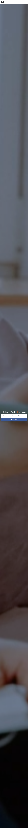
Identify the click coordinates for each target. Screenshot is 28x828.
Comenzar (14, 419)
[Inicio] (3, 2)
